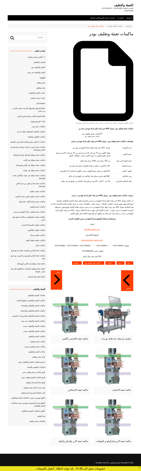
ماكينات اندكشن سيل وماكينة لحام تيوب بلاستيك (27, 142)
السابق (128, 288)
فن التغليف (41, 416)
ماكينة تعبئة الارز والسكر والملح (73, 441)
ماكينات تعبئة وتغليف (37, 207)
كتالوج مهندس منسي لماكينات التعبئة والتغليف (28, 398)
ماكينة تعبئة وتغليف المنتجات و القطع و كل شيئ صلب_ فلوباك (27, 270)
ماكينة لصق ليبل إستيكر (36, 277)
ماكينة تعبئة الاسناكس (78, 390)
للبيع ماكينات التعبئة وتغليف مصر (33, 377)
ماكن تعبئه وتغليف (38, 357)
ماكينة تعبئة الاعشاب (121, 390)
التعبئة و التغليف (39, 62)
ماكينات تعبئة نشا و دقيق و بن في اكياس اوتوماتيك (30, 185)
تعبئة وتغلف (41, 83)
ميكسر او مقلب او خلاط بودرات (116, 338)
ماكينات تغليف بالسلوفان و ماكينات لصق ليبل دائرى (28, 218)
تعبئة (119, 263)
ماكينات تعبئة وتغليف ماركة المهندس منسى (29, 212)
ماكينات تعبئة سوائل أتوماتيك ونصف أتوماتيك (29, 155)
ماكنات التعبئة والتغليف (36, 352)
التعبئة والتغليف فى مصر (36, 72)
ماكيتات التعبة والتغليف (36, 336)
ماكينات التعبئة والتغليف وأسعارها (33, 311)
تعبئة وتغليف (40, 88)
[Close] (139, 467)
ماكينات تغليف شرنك (37, 235)
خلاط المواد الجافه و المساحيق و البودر (31, 116)
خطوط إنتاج (41, 103)
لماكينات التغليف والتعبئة (36, 367)
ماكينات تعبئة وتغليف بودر (92, 263)
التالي (58, 273)
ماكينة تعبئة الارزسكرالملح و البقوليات (113, 441)
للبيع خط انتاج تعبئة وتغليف (35, 382)
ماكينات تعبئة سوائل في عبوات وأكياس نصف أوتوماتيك (29, 176)
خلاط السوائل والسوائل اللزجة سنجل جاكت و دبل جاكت (28, 109)
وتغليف (76, 263)
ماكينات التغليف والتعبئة (125, 123)
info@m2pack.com (92, 229)
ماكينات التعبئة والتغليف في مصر (33, 321)
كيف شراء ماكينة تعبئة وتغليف (34, 388)
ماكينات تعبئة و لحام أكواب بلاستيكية (32, 202)
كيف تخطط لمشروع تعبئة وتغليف (33, 393)
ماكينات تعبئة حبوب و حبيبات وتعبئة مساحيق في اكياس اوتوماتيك (96, 123)
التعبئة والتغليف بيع (38, 67)
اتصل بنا (120, 18)
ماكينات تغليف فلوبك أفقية (35, 240)
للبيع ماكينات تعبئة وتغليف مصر (33, 372)
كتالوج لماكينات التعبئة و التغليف (33, 411)
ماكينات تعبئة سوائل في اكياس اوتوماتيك (30, 165)
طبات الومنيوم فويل (38, 121)
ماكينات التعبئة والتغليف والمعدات (33, 306)
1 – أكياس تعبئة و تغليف (36, 57)
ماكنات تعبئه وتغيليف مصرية (35, 347)
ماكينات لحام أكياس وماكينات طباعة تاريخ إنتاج (28, 251)
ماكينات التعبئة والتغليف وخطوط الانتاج (31, 300)
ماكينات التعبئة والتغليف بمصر (34, 331)
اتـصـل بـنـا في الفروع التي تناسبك (102, 18)
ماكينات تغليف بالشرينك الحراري (33, 225)
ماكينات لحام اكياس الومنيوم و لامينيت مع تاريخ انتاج (28, 257)
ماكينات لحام (40, 245)
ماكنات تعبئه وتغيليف (37, 341)
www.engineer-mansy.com (92, 240)
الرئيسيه (129, 18)
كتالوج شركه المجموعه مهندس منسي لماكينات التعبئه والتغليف (28, 404)
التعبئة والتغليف (123, 5)
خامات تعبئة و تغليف (37, 98)
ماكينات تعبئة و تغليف (37, 191)
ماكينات (109, 263)
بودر (128, 263)
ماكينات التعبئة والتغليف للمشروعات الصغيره (28, 316)
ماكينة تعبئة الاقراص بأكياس (75, 338)
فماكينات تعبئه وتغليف (37, 421)
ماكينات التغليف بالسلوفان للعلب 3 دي (31, 132)
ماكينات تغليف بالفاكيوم (36, 230)
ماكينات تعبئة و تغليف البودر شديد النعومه (30, 196)
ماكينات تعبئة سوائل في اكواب (34, 160)
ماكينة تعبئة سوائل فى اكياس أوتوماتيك (31, 264)
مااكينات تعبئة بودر (38, 126)
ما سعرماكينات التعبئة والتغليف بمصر (31, 362)
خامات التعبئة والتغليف (37, 93)
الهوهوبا (42, 78)
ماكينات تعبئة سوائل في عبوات (34, 170)
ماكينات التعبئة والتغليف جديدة (34, 326)
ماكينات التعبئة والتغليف (36, 295)
